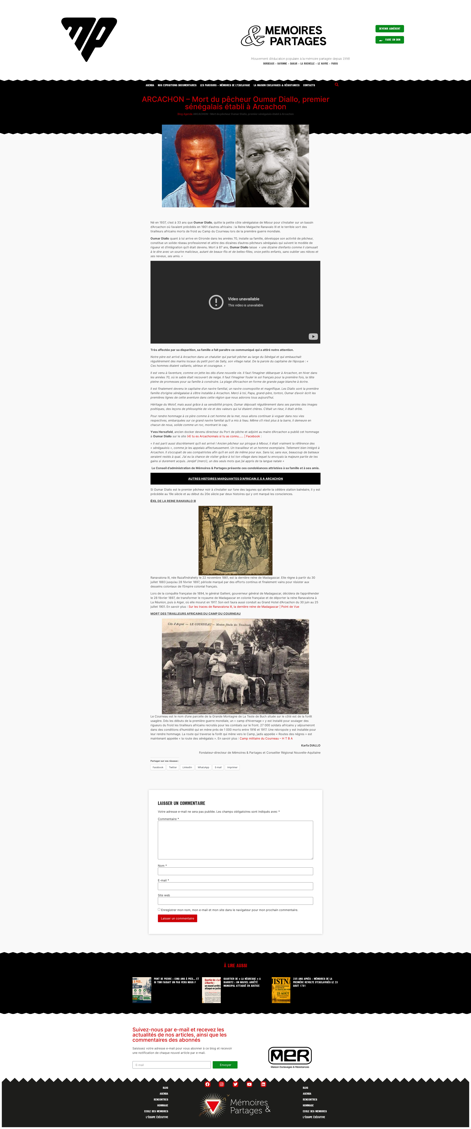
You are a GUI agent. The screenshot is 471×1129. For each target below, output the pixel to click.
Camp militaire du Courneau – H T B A (266, 738)
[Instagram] (221, 1084)
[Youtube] (249, 1084)
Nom (162, 865)
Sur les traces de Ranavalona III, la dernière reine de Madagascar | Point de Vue (244, 606)
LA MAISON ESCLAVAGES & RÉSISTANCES (277, 85)
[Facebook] (207, 1084)
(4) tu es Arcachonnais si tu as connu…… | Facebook (223, 436)
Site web (164, 895)
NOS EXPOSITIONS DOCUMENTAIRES (177, 85)
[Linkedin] (263, 1084)
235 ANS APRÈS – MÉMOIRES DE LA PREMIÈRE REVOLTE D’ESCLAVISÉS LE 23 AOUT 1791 (315, 982)
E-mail (163, 880)
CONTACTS (309, 85)
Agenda (150, 85)
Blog (180, 113)
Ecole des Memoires (156, 1111)
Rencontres (161, 1100)
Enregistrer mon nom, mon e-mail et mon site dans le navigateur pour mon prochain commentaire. (229, 909)
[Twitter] (235, 1084)
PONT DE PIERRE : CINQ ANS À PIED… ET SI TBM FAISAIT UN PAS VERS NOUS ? (176, 980)
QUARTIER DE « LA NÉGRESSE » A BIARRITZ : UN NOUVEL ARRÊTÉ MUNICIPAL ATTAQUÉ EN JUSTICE (242, 982)
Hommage (162, 1105)
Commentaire (168, 818)
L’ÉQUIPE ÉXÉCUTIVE (157, 1117)
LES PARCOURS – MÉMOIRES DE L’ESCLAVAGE (225, 85)
